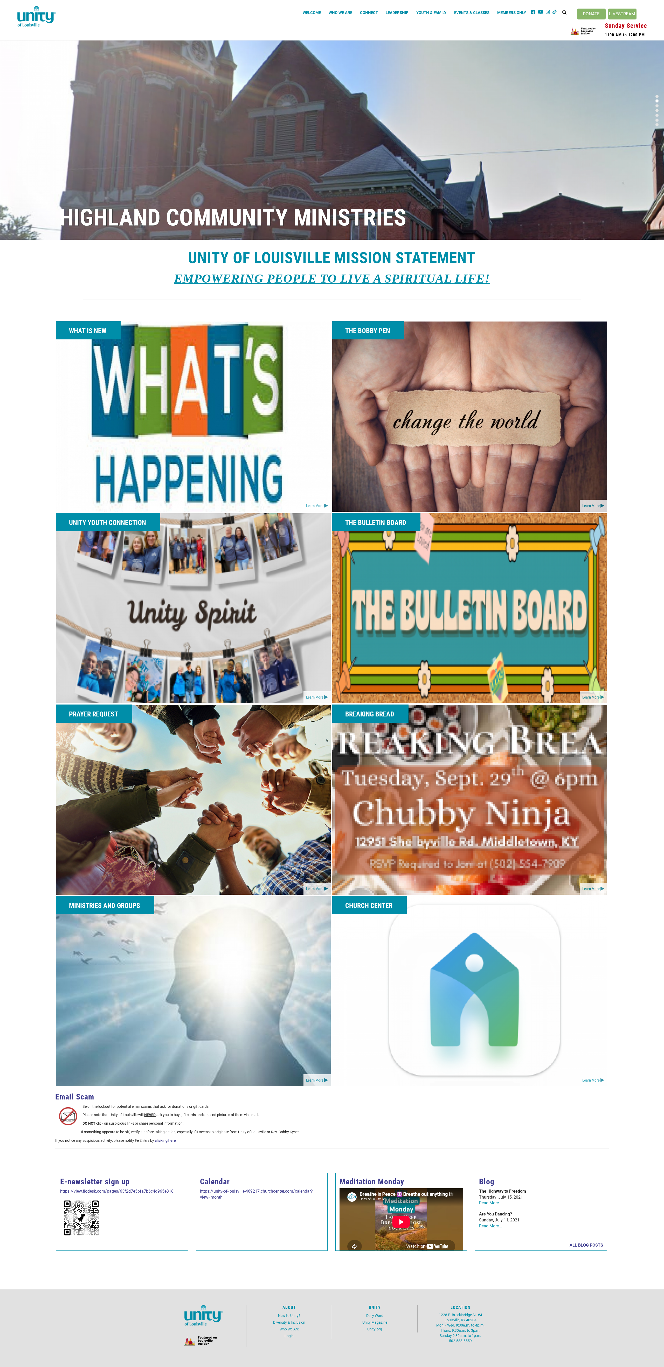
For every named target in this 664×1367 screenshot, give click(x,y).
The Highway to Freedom (502, 1191)
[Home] (36, 16)
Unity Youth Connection (107, 522)
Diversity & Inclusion (289, 1322)
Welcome (312, 12)
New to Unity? (289, 1315)
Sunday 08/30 (113, 216)
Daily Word (374, 1315)
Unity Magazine (374, 1322)
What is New (87, 330)
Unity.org (374, 1329)
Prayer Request (93, 713)
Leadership (397, 12)
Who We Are (340, 12)
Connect (369, 12)
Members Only (511, 12)
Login (289, 1335)
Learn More (314, 505)
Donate (591, 14)
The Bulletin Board (375, 522)
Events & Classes (471, 12)
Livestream (622, 14)
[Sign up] (81, 1217)
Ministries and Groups (104, 905)
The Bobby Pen (367, 330)
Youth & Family (431, 12)
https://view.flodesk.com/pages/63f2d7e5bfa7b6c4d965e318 (117, 1191)
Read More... (490, 1202)
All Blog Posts (586, 1245)
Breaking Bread (369, 713)
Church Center (368, 905)
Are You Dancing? (495, 1213)
